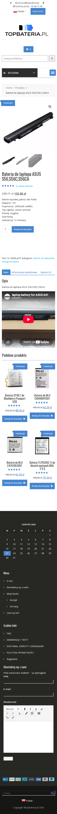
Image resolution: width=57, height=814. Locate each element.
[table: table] (38, 713)
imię (5, 676)
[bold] (24, 709)
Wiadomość (10, 701)
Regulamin (12, 659)
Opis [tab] (5, 272)
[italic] (30, 709)
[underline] (36, 709)
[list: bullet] (13, 713)
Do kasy (14, 606)
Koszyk (13, 600)
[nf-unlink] (32, 713)
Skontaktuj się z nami (17, 587)
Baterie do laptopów (43, 258)
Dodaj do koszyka (23, 229)
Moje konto (38, 11)
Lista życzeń (13, 612)
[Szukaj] (52, 58)
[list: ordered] (7, 713)
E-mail (8, 689)
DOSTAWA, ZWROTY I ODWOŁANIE (25, 646)
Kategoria (13, 72)
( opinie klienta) (24, 185)
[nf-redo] (13, 717)
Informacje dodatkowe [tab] (24, 272)
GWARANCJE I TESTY (17, 639)
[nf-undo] (7, 717)
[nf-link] (26, 713)
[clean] (41, 709)
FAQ (9, 633)
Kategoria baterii (10, 261)
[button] (53, 73)
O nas (10, 580)
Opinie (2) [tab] (46, 272)
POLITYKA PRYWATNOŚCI (20, 652)
